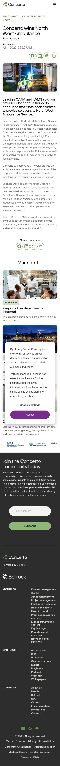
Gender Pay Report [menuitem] (40, 751)
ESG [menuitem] (33, 698)
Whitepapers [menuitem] (38, 679)
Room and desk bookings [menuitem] (40, 640)
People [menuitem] (35, 691)
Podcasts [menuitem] (36, 672)
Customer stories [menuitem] (41, 661)
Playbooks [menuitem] (37, 668)
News (7, 20)
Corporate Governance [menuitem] (18, 746)
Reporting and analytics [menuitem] (39, 634)
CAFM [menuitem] (35, 593)
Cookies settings (30, 405)
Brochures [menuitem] (37, 657)
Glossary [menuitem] (26, 757)
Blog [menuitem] (33, 653)
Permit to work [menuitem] (39, 611)
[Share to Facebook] (32, 56)
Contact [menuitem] (36, 713)
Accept (30, 414)
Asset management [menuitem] (42, 596)
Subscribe (30, 526)
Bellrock (21, 564)
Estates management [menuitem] (43, 589)
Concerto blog (34, 16)
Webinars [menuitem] (37, 675)
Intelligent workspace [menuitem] (43, 603)
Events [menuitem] (35, 664)
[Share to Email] (47, 56)
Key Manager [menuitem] (39, 628)
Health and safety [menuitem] (41, 607)
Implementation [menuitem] (40, 705)
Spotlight (10, 16)
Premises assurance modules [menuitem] (43, 616)
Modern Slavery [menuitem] (17, 751)
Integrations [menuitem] (38, 709)
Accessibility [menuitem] (46, 741)
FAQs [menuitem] (36, 757)
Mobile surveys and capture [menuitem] (42, 623)
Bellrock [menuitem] (36, 695)
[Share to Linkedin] (39, 56)
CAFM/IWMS (37, 165)
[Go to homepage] (14, 4)
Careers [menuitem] (36, 702)
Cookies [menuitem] (20, 741)
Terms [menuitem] (9, 741)
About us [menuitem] (36, 687)
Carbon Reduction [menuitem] (44, 746)
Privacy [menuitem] (32, 741)
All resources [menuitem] (39, 650)
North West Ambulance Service (28, 112)
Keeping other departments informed (23, 310)
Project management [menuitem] (43, 600)
